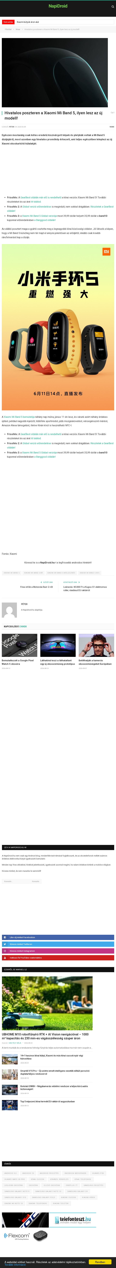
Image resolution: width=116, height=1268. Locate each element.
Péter (11, 127)
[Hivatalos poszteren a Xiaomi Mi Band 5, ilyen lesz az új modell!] (58, 73)
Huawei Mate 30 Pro (15, 1179)
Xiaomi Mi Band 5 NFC (90, 573)
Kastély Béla (15, 1043)
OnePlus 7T (72, 1185)
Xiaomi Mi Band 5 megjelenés (61, 573)
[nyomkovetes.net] (26, 1243)
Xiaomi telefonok (38, 1203)
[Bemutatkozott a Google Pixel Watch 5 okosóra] (19, 645)
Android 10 (28, 1173)
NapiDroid (58, 6)
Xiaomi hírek (88, 1197)
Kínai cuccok (37, 1179)
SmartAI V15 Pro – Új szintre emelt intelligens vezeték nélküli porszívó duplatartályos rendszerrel (55, 1072)
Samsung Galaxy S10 (15, 1197)
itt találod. (36, 201)
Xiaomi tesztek (61, 1203)
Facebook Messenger (75, 1173)
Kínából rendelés (59, 1179)
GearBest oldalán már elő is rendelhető (41, 197)
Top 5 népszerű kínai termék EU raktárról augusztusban (47, 1101)
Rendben (100, 1262)
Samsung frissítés (93, 1185)
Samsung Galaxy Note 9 (17, 1191)
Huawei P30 (98, 1173)
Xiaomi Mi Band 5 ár (33, 573)
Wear (112, 127)
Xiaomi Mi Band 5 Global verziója (39, 215)
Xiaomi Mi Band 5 (12, 573)
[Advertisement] (58, 171)
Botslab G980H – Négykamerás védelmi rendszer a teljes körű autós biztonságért (54, 1088)
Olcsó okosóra (52, 1185)
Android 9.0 (10, 1173)
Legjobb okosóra (14, 1185)
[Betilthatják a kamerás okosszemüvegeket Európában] (96, 645)
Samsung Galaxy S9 (77, 1191)
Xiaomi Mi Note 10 (14, 1203)
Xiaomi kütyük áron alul (28, 22)
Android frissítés (49, 1173)
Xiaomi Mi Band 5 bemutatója (19, 417)
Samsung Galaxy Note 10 (48, 1191)
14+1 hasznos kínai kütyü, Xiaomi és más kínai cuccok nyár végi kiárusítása (51, 1057)
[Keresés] (113, 6)
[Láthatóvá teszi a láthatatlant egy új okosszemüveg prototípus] (58, 645)
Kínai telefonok (83, 1179)
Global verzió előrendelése (37, 206)
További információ (15, 1264)
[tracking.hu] (25, 1227)
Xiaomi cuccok (68, 1197)
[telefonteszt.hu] (72, 1227)
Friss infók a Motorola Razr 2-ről (36, 587)
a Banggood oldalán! (45, 220)
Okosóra (33, 1185)
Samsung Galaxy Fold (43, 1197)
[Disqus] (58, 716)
